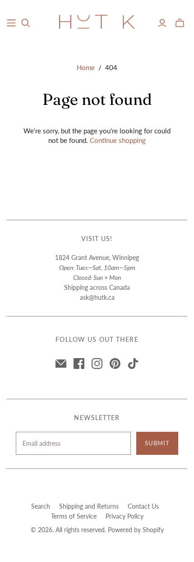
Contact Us (143, 506)
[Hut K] (97, 21)
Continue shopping (118, 140)
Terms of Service (74, 516)
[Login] (162, 23)
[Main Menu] (11, 23)
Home (86, 67)
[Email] (60, 363)
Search (40, 506)
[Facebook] (79, 363)
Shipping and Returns (89, 506)
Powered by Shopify (136, 530)
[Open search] (25, 23)
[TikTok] (133, 363)
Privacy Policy (124, 516)
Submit (157, 443)
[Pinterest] (115, 363)
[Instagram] (97, 363)
